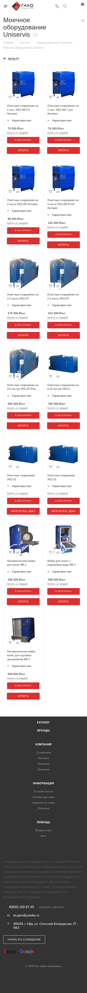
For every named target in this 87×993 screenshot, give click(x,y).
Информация (43, 783)
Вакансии (43, 769)
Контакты (43, 758)
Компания (43, 744)
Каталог (43, 722)
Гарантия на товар (43, 802)
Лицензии (43, 763)
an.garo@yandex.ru (26, 915)
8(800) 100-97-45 (21, 907)
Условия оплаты (43, 791)
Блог (44, 836)
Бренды (43, 730)
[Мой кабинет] (72, 6)
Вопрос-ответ (43, 830)
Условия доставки (44, 797)
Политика (43, 808)
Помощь (43, 822)
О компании (43, 752)
